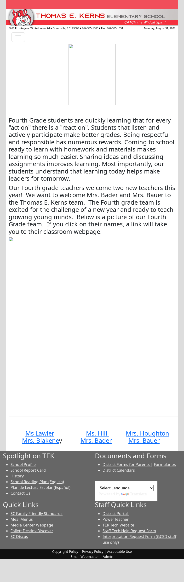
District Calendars (119, 470)
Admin (108, 556)
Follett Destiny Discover (32, 530)
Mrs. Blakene (40, 440)
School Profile (23, 464)
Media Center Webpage (32, 525)
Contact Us (20, 493)
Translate (138, 494)
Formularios (165, 464)
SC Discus (19, 536)
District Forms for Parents (127, 464)
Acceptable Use (119, 551)
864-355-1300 (90, 28)
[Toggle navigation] (18, 37)
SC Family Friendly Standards (37, 513)
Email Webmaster (85, 556)
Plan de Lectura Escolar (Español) (40, 487)
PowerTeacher (116, 519)
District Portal (116, 513)
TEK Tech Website (118, 525)
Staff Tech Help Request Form (129, 530)
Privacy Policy (92, 551)
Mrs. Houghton (147, 433)
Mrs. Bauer (144, 440)
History (17, 476)
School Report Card (28, 470)
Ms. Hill (97, 433)
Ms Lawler (39, 433)
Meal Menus (22, 519)
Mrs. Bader (96, 440)
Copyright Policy (65, 551)
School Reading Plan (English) (37, 481)
